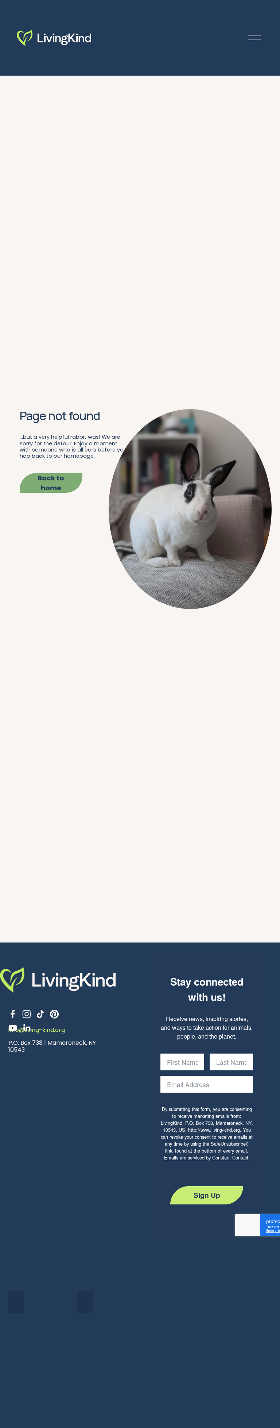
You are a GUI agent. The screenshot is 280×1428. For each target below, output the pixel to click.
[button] (16, 1302)
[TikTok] (40, 1014)
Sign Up (207, 1195)
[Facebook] (12, 1014)
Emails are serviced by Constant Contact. (207, 1157)
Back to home (51, 482)
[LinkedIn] (26, 1028)
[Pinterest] (54, 1014)
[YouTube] (12, 1028)
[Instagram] (26, 1014)
